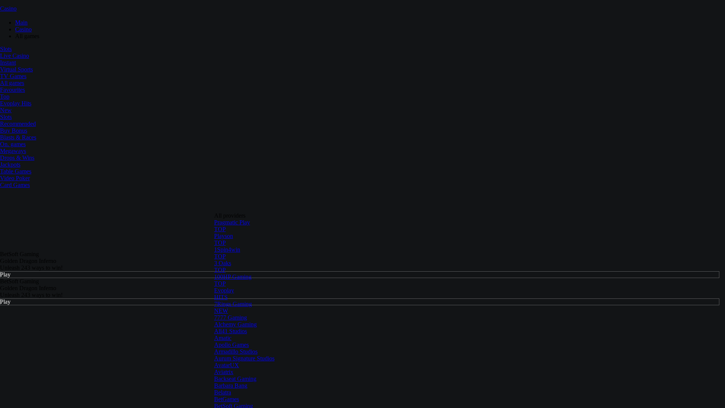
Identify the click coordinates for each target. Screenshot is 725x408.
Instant (8, 62)
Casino (8, 8)
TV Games (13, 76)
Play (5, 274)
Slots (6, 49)
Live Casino (14, 56)
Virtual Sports (16, 69)
